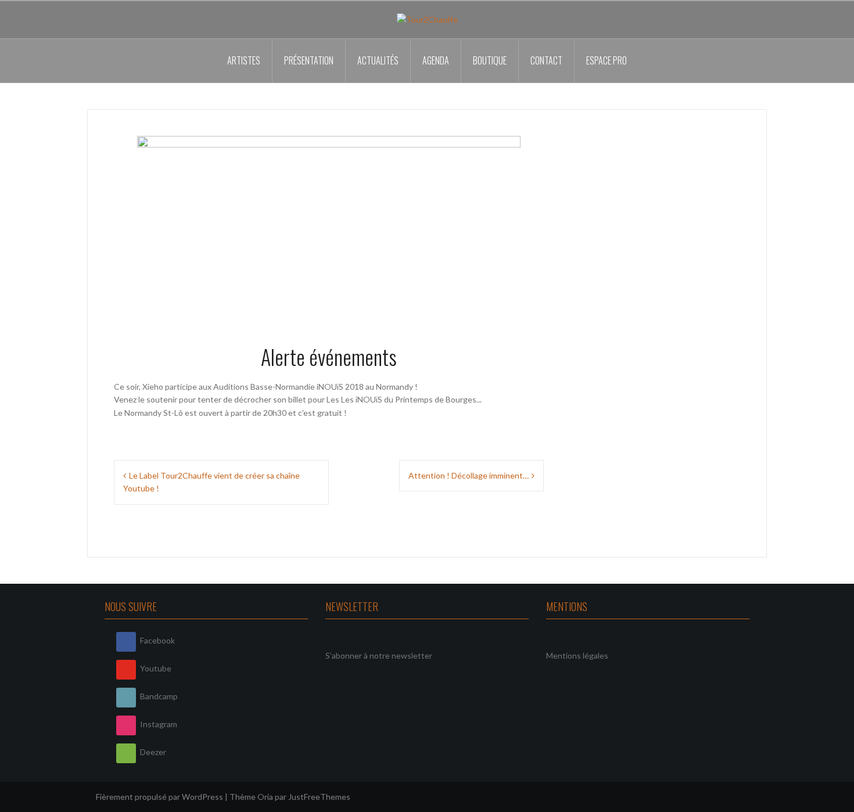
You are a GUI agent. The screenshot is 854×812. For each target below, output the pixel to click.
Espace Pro (606, 60)
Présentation (308, 60)
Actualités (378, 60)
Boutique (490, 60)
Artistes (243, 60)
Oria (265, 797)
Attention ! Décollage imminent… (468, 475)
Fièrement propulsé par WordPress (159, 797)
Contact (546, 60)
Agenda (435, 60)
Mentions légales (577, 655)
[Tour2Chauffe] (427, 19)
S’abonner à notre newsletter (378, 655)
